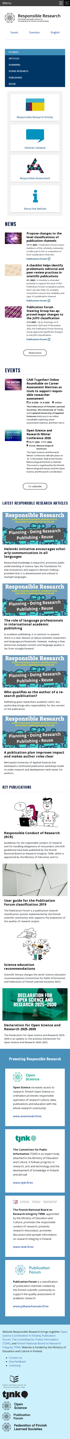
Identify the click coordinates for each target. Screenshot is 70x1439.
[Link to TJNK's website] (15, 1394)
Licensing (15, 1365)
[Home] (32, 17)
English (55, 32)
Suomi (14, 32)
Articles (14, 58)
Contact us (15, 1357)
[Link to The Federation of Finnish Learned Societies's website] (24, 1427)
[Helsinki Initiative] (35, 136)
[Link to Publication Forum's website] (16, 1416)
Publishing (15, 77)
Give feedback (17, 1361)
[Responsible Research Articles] (35, 105)
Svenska (34, 32)
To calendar (35, 486)
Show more (35, 352)
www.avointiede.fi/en (27, 1116)
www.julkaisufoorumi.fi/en (31, 1306)
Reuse (12, 83)
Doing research (18, 71)
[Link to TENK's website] (14, 1381)
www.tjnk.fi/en (23, 1182)
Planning (14, 64)
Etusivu (13, 52)
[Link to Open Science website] (14, 1405)
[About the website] (35, 197)
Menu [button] (6, 3)
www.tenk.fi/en (23, 1247)
